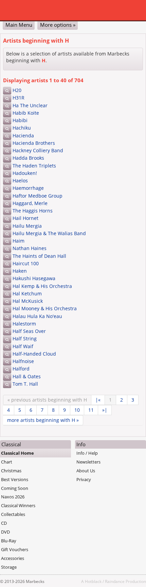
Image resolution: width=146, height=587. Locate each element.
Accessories (12, 558)
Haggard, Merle (30, 203)
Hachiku (22, 128)
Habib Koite (26, 113)
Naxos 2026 (12, 497)
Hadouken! (25, 173)
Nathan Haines (30, 248)
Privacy (83, 479)
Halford (21, 368)
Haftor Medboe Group (37, 196)
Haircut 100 (26, 263)
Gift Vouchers (14, 549)
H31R (18, 97)
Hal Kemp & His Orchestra (42, 286)
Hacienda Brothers (34, 143)
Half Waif (23, 346)
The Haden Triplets (34, 165)
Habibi (20, 120)
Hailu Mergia (27, 226)
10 (77, 410)
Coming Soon (14, 488)
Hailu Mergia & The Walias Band (49, 233)
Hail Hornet (25, 218)
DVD (5, 532)
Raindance (115, 581)
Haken (20, 271)
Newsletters (88, 462)
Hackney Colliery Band (38, 150)
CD (4, 523)
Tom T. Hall (25, 384)
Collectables (13, 514)
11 (91, 410)
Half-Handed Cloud (34, 354)
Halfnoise (23, 361)
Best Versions (14, 479)
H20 (17, 90)
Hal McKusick (28, 301)
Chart (6, 462)
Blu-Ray (8, 541)
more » (43, 420)
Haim (18, 241)
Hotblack (93, 581)
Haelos (20, 180)
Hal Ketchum (27, 293)
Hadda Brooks (28, 158)
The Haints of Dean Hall (39, 256)
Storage (9, 567)
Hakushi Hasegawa (34, 278)
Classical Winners (18, 505)
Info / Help (87, 453)
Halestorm (24, 323)
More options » (57, 24)
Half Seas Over (29, 331)
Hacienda (23, 135)
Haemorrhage (28, 188)
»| (104, 410)
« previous (47, 400)
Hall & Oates (27, 376)
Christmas (11, 471)
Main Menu (18, 24)
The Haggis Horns (33, 210)
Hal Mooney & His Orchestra (45, 308)
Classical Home (17, 453)
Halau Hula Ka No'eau (37, 316)
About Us (85, 471)
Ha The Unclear (30, 105)
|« (98, 400)
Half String (25, 338)
